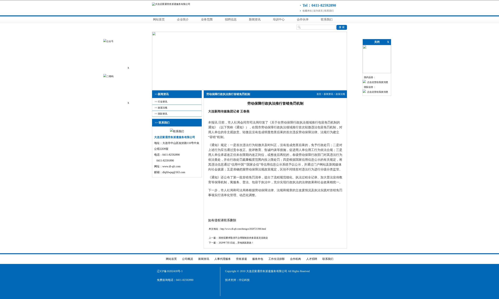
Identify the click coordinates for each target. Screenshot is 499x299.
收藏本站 (307, 10)
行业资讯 (162, 101)
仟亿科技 (244, 280)
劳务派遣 (241, 259)
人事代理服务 (222, 259)
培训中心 (279, 19)
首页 (319, 94)
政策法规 (162, 107)
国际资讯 (162, 113)
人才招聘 (311, 259)
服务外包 (257, 259)
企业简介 (183, 19)
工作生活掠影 (276, 259)
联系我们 (329, 10)
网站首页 (159, 19)
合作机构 (295, 259)
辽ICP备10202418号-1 (170, 271)
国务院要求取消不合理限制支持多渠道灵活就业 (243, 237)
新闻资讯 (255, 19)
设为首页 (318, 10)
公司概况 (187, 259)
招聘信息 (231, 19)
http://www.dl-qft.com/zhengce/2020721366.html (243, 229)
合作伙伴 (303, 19)
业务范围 (207, 19)
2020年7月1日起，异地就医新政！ (236, 242)
